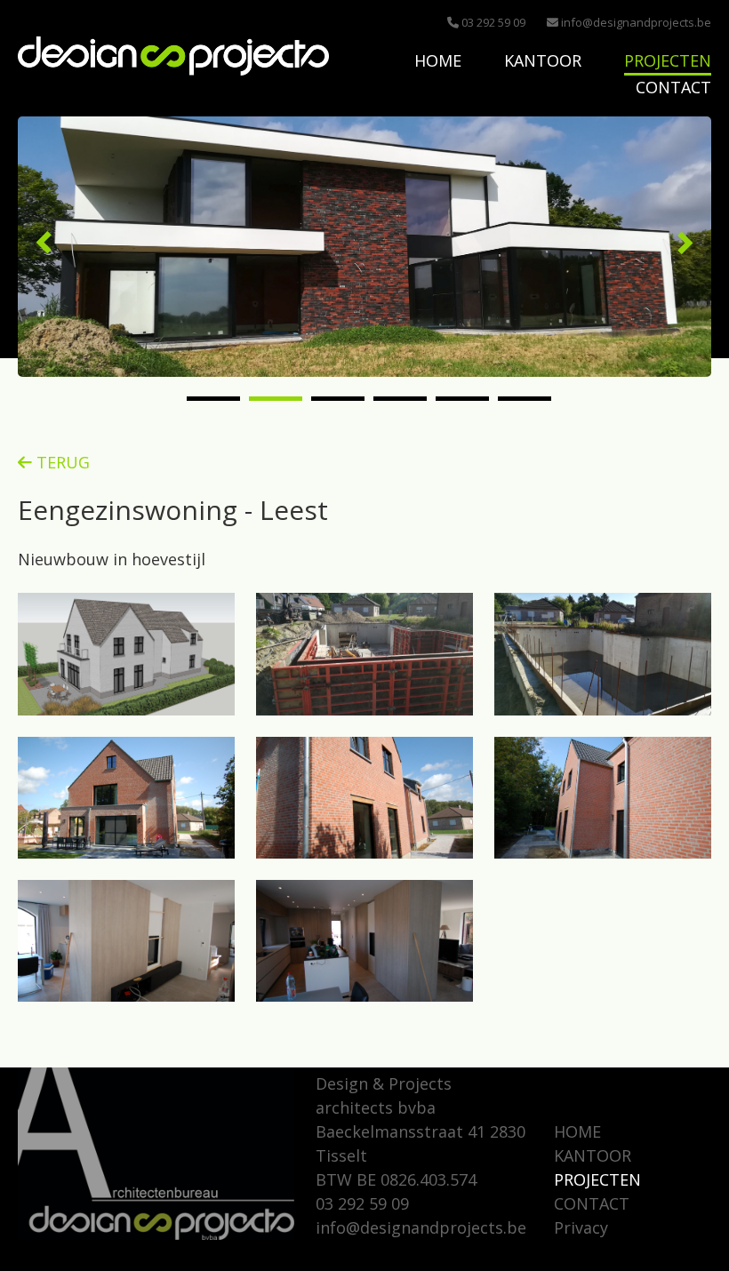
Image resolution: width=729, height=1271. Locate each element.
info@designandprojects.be (634, 22)
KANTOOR (542, 60)
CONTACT (673, 87)
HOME (437, 60)
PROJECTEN (667, 60)
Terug (61, 462)
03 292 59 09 (492, 22)
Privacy (581, 1227)
